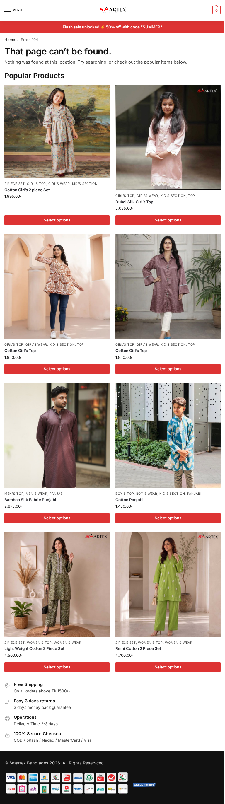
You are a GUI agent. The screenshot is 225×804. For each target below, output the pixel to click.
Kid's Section (85, 184)
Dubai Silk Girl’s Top (134, 201)
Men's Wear (36, 494)
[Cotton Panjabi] (168, 435)
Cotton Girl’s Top (20, 350)
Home (9, 39)
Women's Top (39, 643)
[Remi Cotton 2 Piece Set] (168, 584)
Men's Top (13, 494)
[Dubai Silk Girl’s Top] (168, 137)
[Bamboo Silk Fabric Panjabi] (57, 435)
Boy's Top (124, 494)
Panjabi (57, 494)
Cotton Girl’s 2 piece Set (27, 189)
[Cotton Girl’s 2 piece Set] (57, 131)
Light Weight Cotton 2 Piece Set (34, 648)
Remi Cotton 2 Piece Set (138, 648)
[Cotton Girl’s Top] (57, 286)
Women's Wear (67, 643)
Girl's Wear (59, 184)
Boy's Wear (146, 494)
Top (191, 196)
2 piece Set (14, 184)
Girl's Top (36, 184)
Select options (57, 220)
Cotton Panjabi (129, 499)
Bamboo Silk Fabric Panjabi (30, 499)
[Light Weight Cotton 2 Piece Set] (57, 584)
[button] (216, 10)
